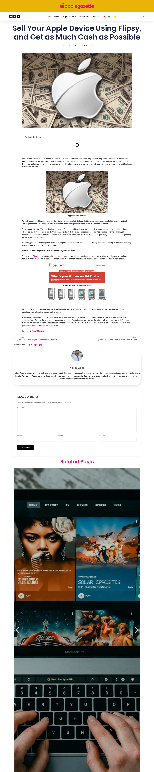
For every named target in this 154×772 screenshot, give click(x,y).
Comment (21, 408)
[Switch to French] (104, 16)
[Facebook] (11, 16)
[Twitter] (14, 16)
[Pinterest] (18, 16)
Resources (84, 16)
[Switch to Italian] (109, 16)
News (48, 16)
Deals (56, 16)
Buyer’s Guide (69, 16)
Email (61, 435)
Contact (95, 16)
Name (20, 435)
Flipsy (35, 256)
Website (102, 435)
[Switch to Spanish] (115, 16)
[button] (143, 16)
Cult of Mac (36, 331)
